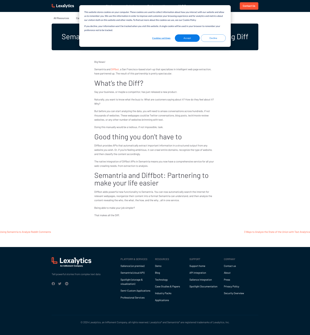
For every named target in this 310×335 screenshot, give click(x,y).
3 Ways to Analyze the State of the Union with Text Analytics (277, 231)
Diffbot (115, 69)
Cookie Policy (189, 20)
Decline (213, 38)
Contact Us (249, 5)
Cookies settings (161, 38)
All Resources (61, 18)
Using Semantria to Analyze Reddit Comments (25, 231)
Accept (187, 38)
